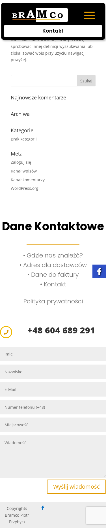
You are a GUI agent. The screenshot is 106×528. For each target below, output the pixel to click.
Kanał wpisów (24, 171)
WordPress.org (24, 188)
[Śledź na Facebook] (42, 507)
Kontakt (53, 30)
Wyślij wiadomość (76, 486)
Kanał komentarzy (28, 179)
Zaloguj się (21, 162)
